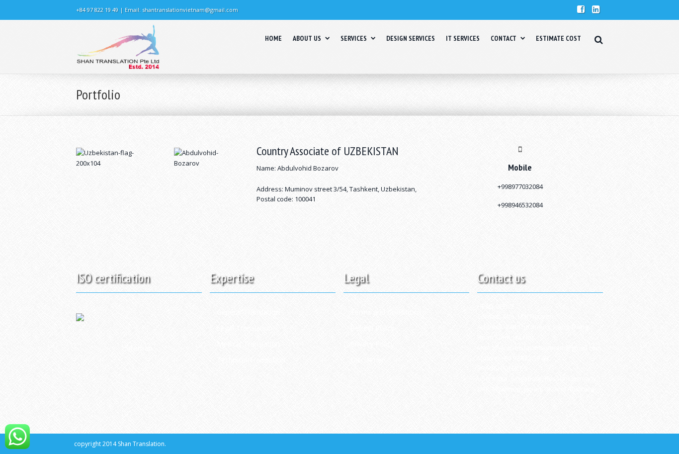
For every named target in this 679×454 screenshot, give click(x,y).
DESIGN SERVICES (410, 38)
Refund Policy (372, 328)
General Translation (248, 312)
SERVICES (353, 38)
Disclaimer (367, 359)
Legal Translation (244, 328)
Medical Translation (248, 344)
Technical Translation (251, 359)
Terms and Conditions (386, 312)
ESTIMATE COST (558, 38)
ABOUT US (307, 38)
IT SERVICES (463, 38)
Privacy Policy (372, 344)
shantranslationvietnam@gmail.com (190, 9)
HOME (273, 38)
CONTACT (503, 38)
